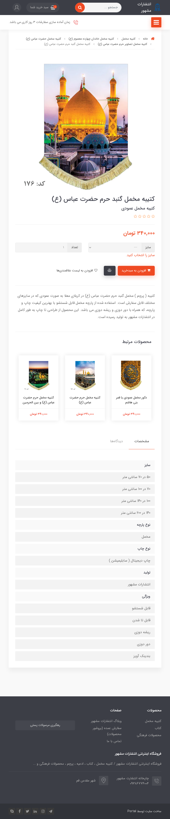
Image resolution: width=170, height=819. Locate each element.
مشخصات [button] (141, 441)
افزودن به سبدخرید (134, 270)
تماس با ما (114, 741)
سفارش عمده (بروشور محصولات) (107, 731)
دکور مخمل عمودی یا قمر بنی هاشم (131, 400)
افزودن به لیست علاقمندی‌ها (75, 270)
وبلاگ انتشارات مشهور (106, 721)
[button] (42, 7)
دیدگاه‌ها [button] (116, 441)
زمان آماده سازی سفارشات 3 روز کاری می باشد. (40, 22)
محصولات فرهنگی (149, 735)
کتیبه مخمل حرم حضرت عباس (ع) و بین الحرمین (38, 400)
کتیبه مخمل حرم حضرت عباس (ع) (85, 400)
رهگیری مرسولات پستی (45, 725)
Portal (132, 811)
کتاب (158, 728)
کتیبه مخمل (153, 721)
